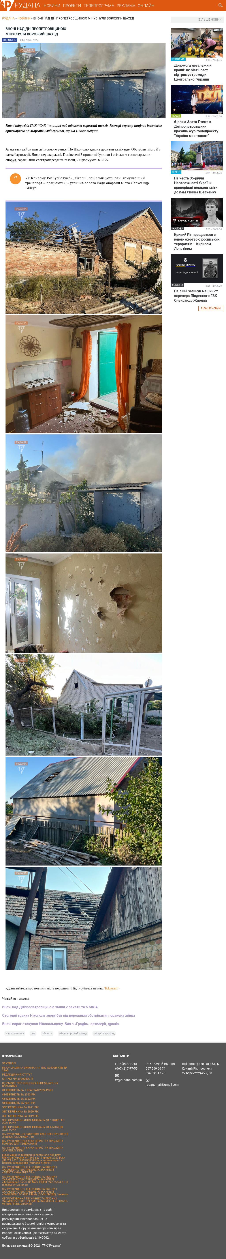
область (47, 1033)
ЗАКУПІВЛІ (9, 1063)
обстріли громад (104, 1033)
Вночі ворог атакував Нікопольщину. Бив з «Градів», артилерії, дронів (60, 1024)
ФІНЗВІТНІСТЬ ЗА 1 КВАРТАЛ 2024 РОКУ (27, 1090)
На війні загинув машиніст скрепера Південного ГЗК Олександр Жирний (196, 296)
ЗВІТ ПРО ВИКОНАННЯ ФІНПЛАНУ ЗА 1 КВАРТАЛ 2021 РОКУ (33, 1121)
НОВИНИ (52, 5)
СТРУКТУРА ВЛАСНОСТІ (17, 1078)
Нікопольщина (15, 1033)
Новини (23, 18)
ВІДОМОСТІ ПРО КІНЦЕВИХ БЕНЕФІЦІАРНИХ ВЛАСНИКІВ (30, 1084)
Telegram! (111, 988)
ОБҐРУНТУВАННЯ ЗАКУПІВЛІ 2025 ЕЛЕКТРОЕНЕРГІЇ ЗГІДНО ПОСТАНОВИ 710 (35, 1135)
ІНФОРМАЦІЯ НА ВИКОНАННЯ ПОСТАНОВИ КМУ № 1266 (34, 1069)
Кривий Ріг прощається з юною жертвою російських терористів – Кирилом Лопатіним (196, 242)
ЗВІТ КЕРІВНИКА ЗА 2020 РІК (20, 1111)
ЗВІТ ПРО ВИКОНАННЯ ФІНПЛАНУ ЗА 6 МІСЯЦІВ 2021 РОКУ (32, 1128)
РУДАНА (27, 5)
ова (33, 1033)
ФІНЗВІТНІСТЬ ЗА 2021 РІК (19, 1103)
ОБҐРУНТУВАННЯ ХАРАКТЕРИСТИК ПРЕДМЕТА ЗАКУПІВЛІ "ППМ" (32, 1149)
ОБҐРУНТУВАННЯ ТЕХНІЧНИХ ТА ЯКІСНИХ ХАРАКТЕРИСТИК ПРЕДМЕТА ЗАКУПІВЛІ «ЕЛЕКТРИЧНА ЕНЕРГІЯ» (29, 1170)
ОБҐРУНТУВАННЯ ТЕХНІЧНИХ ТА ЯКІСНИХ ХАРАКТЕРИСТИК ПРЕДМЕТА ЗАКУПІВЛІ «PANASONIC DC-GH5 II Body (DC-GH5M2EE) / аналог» (35, 1192)
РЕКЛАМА (126, 5)
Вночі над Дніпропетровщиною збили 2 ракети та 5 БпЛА (50, 1007)
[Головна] (7, 10)
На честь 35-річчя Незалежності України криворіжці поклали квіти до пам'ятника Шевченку (195, 185)
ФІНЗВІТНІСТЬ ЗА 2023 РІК (19, 1094)
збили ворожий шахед (73, 1033)
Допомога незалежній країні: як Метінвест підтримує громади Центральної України (192, 72)
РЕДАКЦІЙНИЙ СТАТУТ (17, 1074)
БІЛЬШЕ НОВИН (211, 308)
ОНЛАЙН (146, 5)
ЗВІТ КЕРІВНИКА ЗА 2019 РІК (20, 1116)
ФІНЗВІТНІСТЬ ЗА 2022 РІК (19, 1098)
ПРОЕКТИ (72, 5)
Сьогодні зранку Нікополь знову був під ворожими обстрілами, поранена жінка (68, 1015)
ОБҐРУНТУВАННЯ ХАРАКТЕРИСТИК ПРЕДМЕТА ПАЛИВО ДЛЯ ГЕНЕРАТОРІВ (32, 1142)
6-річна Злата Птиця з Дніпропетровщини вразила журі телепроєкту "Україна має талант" (196, 129)
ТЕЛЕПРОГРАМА (99, 5)
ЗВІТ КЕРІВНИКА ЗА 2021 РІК (20, 1107)
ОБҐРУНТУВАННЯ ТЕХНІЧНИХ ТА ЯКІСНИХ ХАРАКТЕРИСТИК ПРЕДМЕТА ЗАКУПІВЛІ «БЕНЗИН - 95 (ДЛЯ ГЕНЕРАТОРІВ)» (35, 1201)
